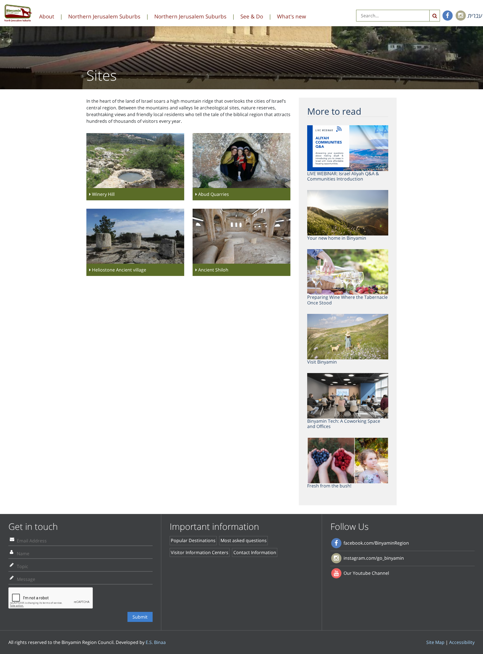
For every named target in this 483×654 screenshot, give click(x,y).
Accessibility (462, 642)
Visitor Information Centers (199, 552)
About (46, 16)
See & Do (251, 16)
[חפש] (434, 15)
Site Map (435, 642)
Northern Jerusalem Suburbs (104, 16)
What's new (291, 16)
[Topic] (11, 564)
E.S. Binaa (156, 642)
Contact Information (254, 552)
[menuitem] (53, 16)
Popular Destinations (193, 540)
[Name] (11, 552)
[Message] (11, 577)
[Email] (12, 539)
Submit (140, 617)
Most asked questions (244, 540)
